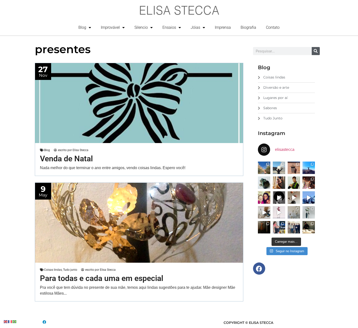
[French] (10, 321)
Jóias (195, 27)
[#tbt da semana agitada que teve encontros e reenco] (264, 227)
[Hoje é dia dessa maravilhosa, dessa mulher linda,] (279, 197)
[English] (6, 321)
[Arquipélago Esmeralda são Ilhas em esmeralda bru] (264, 182)
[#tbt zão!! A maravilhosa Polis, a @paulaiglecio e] (294, 182)
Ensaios (169, 27)
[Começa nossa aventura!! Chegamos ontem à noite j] (308, 168)
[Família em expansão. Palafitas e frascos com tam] (294, 212)
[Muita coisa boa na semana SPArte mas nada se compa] (294, 227)
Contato (273, 27)
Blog (82, 27)
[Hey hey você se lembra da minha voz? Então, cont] (279, 227)
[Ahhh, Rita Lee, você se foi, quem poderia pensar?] (308, 182)
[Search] (316, 51)
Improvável (110, 27)
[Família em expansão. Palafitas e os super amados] (308, 212)
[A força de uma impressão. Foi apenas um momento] (294, 197)
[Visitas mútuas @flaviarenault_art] (264, 212)
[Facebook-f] (259, 268)
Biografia (248, 27)
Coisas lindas (53, 269)
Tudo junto (70, 269)
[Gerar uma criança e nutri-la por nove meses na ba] (279, 182)
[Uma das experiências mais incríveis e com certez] (279, 168)
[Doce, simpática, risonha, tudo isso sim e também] (264, 197)
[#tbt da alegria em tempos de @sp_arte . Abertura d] (308, 227)
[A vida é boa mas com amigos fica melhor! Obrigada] (308, 197)
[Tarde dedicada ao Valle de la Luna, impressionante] (294, 168)
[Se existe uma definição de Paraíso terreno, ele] (264, 168)
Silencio (141, 27)
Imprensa (223, 27)
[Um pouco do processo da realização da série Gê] (279, 212)
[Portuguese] (14, 321)
